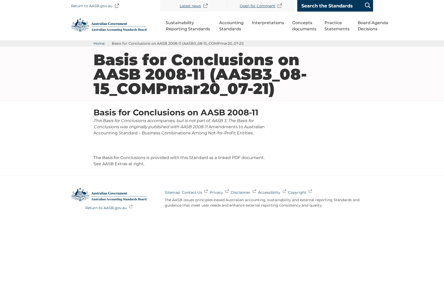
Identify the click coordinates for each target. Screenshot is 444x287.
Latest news (190, 6)
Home (99, 43)
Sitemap (172, 192)
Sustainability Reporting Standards (188, 25)
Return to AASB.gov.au (91, 6)
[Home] (109, 30)
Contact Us (192, 192)
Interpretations (268, 22)
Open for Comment (257, 6)
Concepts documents (304, 25)
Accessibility (269, 192)
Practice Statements (337, 25)
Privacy (216, 192)
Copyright (297, 192)
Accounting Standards (231, 25)
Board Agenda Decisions (373, 25)
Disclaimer (240, 192)
